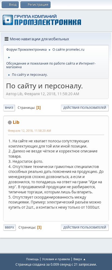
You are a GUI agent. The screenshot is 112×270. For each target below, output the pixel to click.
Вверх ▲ (79, 259)
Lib (16, 122)
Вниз (9, 108)
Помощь (32, 259)
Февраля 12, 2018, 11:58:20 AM (29, 130)
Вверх (9, 227)
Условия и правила (56, 259)
